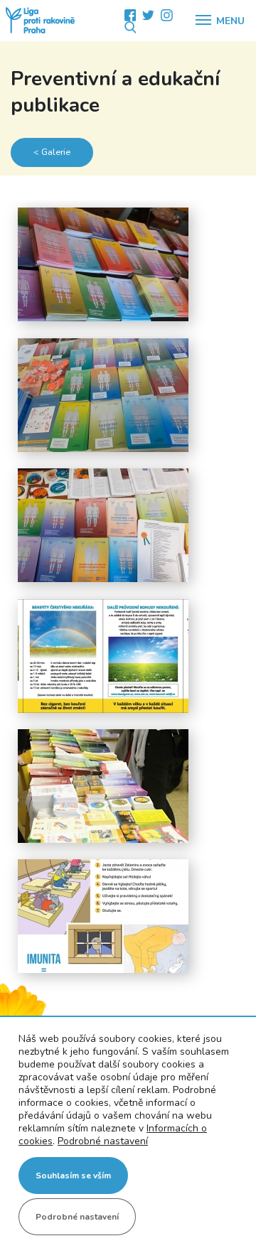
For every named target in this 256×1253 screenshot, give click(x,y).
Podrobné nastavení (103, 1141)
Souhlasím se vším (73, 1175)
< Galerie (51, 152)
